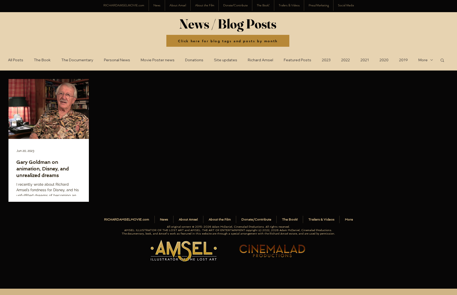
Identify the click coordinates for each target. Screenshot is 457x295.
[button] (345, 5)
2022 (345, 60)
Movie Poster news (158, 60)
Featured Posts (297, 60)
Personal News (117, 60)
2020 (384, 60)
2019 (403, 60)
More (423, 60)
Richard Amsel (260, 60)
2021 (364, 60)
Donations (194, 60)
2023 (326, 60)
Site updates (225, 60)
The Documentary (77, 60)
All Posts (15, 60)
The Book (42, 60)
